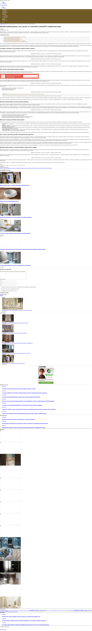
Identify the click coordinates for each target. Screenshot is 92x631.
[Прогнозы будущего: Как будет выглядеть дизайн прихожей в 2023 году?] (10, 441)
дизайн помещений (48, 610)
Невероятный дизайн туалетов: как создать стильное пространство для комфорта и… (17, 343)
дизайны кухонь (87, 610)
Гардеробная (5, 12)
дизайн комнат (15, 610)
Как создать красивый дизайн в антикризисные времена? (14, 40)
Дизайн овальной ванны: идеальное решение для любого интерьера (16, 217)
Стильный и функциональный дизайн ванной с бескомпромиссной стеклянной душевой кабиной (22, 249)
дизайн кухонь (42, 610)
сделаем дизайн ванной (4, 165)
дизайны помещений (2, 611)
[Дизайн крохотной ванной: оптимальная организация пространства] (10, 572)
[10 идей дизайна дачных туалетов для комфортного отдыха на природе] (10, 465)
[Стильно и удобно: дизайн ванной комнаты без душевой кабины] (10, 231)
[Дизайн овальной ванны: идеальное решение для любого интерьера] (10, 215)
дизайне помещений (10, 610)
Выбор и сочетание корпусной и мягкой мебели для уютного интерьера (15, 322)
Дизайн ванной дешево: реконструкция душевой (13, 38)
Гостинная (4, 10)
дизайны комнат (64, 610)
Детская (4, 13)
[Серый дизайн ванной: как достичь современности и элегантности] (10, 263)
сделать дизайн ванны (13, 165)
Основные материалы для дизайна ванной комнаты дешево (15, 36)
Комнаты (6, 17)
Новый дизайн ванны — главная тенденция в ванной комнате (14, 185)
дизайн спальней (53, 610)
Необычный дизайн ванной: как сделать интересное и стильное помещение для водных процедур (26, 94)
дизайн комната (21, 610)
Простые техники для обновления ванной (12, 39)
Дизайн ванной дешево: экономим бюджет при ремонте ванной (15, 41)
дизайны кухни (78, 610)
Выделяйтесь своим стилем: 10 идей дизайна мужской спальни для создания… (16, 353)
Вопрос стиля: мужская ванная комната (9, 201)
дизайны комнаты (70, 610)
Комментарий (3, 279)
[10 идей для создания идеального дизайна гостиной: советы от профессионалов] (10, 596)
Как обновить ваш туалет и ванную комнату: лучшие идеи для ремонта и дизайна (17, 310)
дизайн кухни (33, 610)
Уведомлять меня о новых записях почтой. (9, 290)
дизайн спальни (59, 610)
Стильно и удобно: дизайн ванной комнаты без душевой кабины (15, 233)
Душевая (5, 15)
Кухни (3, 19)
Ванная (4, 14)
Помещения (5, 16)
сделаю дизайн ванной (21, 165)
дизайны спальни (8, 611)
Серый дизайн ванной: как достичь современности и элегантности (15, 265)
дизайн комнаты (26, 610)
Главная (1, 23)
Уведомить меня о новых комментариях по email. (10, 288)
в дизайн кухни (4, 610)
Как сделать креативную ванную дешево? (11, 37)
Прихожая (4, 20)
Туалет (3, 18)
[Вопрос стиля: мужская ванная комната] (10, 199)
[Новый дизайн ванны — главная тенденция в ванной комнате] (10, 183)
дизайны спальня (14, 611)
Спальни (4, 11)
